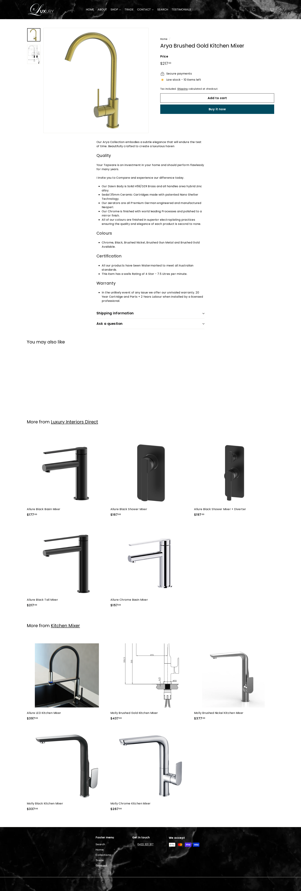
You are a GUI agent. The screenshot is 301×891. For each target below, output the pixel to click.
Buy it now (217, 109)
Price (164, 56)
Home (164, 39)
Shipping (182, 89)
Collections (103, 855)
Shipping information (115, 313)
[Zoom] (96, 80)
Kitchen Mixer (65, 626)
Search (100, 844)
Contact (101, 865)
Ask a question (110, 323)
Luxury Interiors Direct (74, 422)
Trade (100, 860)
